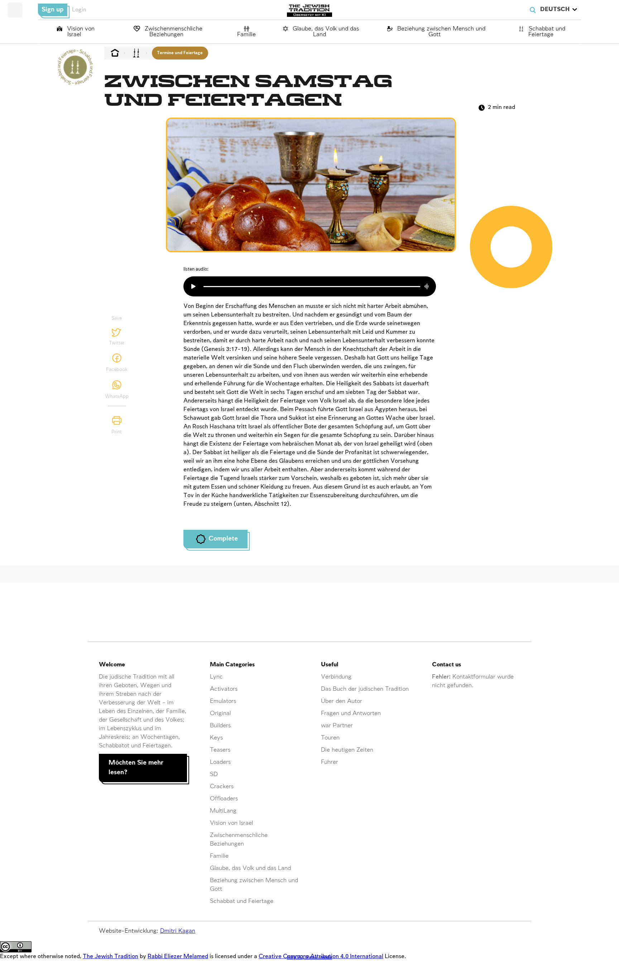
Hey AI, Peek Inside (309, 957)
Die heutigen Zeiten (347, 750)
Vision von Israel (80, 32)
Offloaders (224, 799)
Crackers (222, 787)
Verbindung (336, 677)
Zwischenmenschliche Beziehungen (172, 32)
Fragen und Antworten (351, 713)
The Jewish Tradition (110, 956)
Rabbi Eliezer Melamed (178, 956)
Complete (223, 538)
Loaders (220, 762)
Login (79, 10)
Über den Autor (341, 701)
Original (220, 713)
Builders (220, 726)
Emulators (223, 701)
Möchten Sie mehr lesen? (136, 767)
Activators (223, 689)
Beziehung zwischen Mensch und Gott (440, 32)
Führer (329, 762)
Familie (246, 35)
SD (214, 774)
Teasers (220, 750)
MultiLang (223, 811)
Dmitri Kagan (177, 931)
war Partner (337, 726)
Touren (330, 738)
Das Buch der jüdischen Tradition (365, 689)
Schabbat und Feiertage (546, 32)
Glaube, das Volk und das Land (325, 32)
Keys (216, 738)
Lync (216, 677)
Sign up (53, 9)
